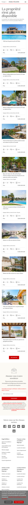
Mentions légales (5, 449)
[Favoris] (23, 27)
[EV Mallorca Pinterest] (23, 426)
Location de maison (21, 447)
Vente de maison (20, 445)
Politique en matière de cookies (6, 453)
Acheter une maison (6, 474)
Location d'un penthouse (20, 483)
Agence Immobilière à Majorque (6, 442)
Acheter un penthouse (4, 483)
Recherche (14, 357)
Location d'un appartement (20, 479)
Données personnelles (4, 457)
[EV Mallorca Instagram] (9, 426)
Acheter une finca (5, 476)
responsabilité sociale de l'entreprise (6, 446)
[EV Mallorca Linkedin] (18, 426)
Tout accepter (19, 502)
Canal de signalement (6, 460)
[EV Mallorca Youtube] (14, 431)
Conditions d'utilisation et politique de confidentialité (12, 403)
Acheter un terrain (6, 487)
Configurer (8, 502)
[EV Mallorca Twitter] (14, 426)
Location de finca (20, 476)
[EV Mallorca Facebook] (4, 426)
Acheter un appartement (4, 479)
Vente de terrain (20, 457)
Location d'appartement (20, 453)
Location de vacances (21, 487)
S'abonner (14, 398)
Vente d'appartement (21, 450)
